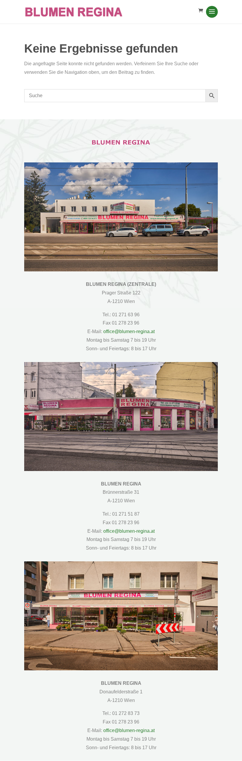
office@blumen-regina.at (129, 331)
